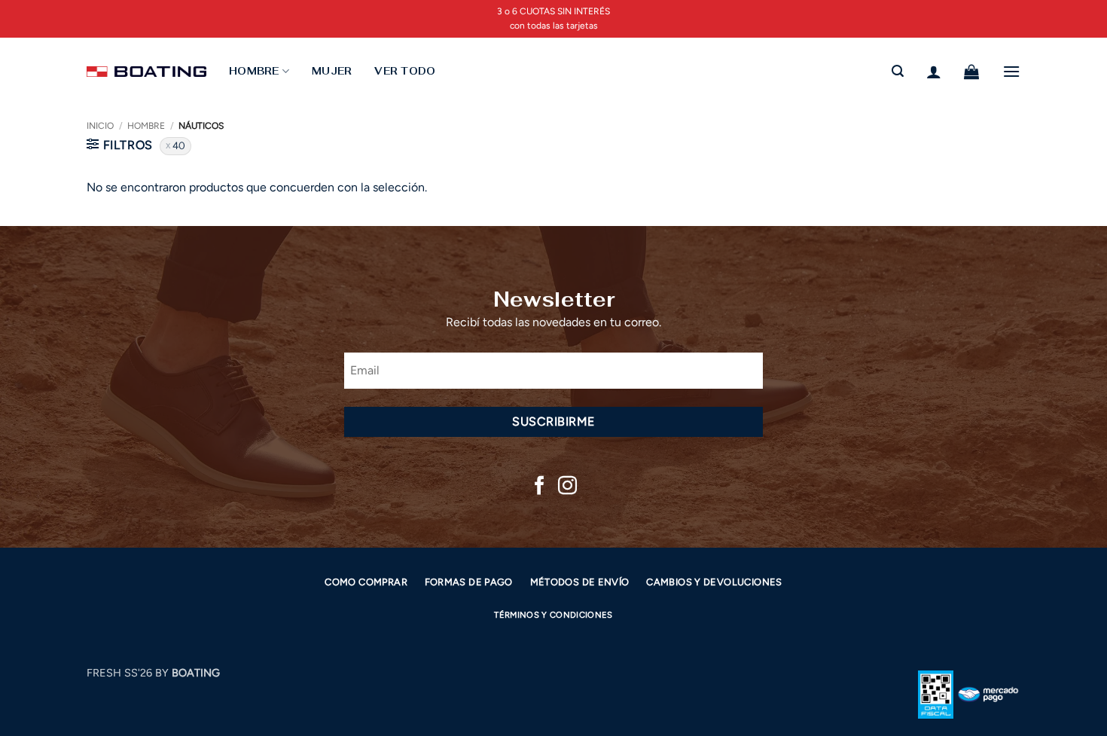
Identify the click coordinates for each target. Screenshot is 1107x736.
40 (178, 145)
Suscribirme (553, 421)
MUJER (332, 71)
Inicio (100, 126)
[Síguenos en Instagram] (567, 486)
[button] (898, 71)
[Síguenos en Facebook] (539, 486)
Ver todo (404, 71)
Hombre (146, 126)
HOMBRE (254, 71)
